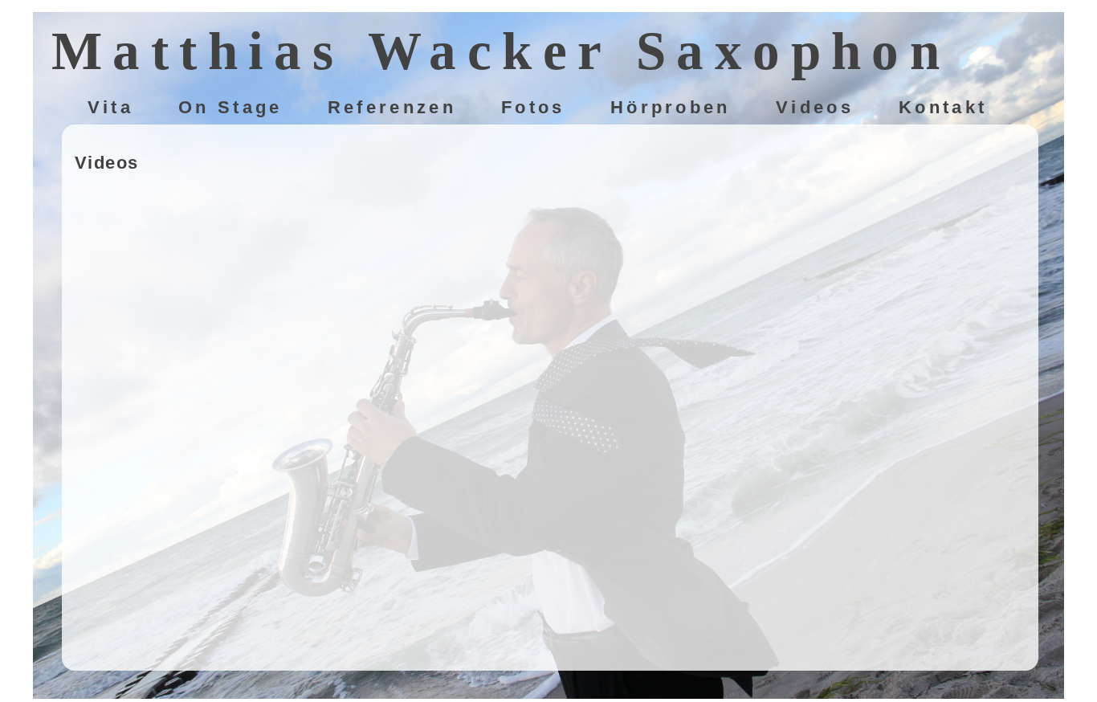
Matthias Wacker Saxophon (501, 51)
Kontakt (943, 107)
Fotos (533, 107)
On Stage (230, 107)
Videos (815, 107)
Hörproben (670, 107)
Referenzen (392, 107)
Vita (110, 107)
